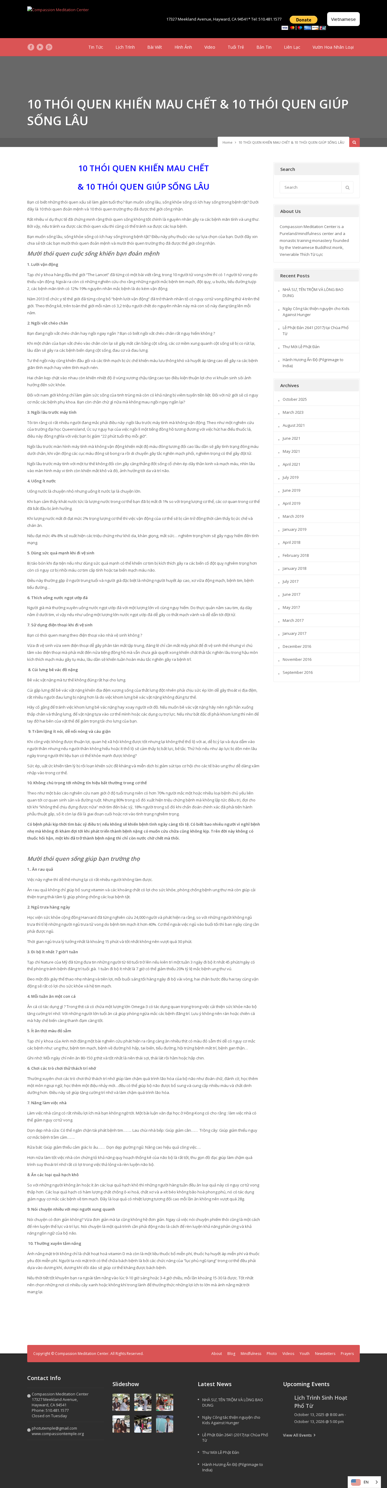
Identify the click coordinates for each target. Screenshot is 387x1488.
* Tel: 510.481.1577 (264, 19)
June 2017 (291, 594)
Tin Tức (95, 47)
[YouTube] (40, 47)
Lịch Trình (125, 47)
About (216, 1353)
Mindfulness (251, 1353)
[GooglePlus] (49, 47)
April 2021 (291, 464)
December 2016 (297, 646)
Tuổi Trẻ (236, 47)
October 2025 (295, 399)
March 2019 (293, 516)
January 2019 (294, 529)
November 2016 (297, 659)
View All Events (297, 1435)
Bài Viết (154, 47)
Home (228, 142)
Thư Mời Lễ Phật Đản (301, 346)
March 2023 (293, 412)
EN (366, 1482)
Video (209, 47)
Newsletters (325, 1353)
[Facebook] (30, 47)
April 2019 (291, 503)
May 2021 (291, 451)
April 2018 (291, 542)
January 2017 (294, 633)
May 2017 (291, 607)
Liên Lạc (292, 47)
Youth (305, 1353)
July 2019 (290, 477)
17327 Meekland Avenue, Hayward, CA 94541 (207, 19)
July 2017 (290, 581)
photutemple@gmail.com (54, 1428)
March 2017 (293, 620)
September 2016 (298, 672)
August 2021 (294, 425)
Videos (288, 1353)
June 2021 (291, 438)
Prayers (347, 1353)
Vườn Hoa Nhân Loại (333, 47)
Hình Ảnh (183, 47)
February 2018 (296, 555)
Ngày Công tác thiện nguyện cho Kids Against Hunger (231, 1420)
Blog (231, 1353)
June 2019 (291, 490)
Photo (272, 1353)
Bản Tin (264, 47)
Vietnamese (343, 19)
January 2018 (294, 568)
